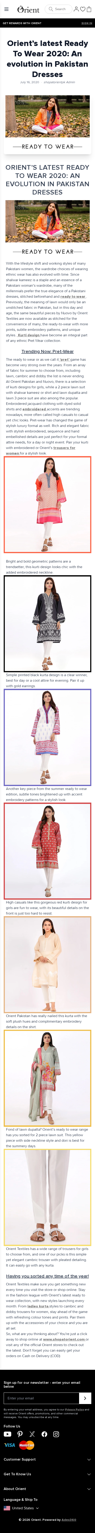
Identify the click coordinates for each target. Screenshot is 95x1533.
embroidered (34, 409)
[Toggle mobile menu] (7, 9)
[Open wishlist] (82, 9)
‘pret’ (64, 359)
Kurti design (28, 335)
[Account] (76, 9)
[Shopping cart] (89, 9)
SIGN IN (86, 23)
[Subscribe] (85, 1398)
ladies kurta (38, 1306)
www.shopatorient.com (64, 1339)
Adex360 (69, 1520)
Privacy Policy (74, 1409)
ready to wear (73, 296)
